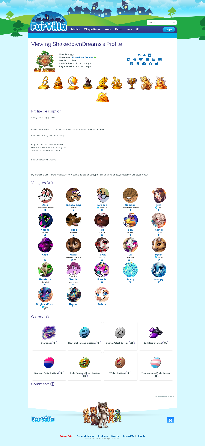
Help (129, 29)
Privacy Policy (67, 436)
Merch (118, 29)
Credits (141, 436)
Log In (169, 29)
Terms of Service (85, 436)
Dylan (158, 254)
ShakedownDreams (82, 57)
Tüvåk (102, 254)
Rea (102, 229)
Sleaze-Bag (73, 205)
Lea (130, 229)
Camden (130, 205)
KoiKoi (159, 229)
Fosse (73, 229)
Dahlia (102, 304)
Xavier (73, 254)
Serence (102, 205)
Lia (130, 254)
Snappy (158, 279)
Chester (73, 279)
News (108, 29)
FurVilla (49, 21)
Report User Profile (164, 397)
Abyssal (73, 304)
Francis (101, 279)
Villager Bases (92, 29)
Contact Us (128, 436)
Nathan (45, 229)
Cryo (45, 254)
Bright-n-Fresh (45, 304)
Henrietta (45, 279)
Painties (75, 29)
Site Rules (103, 436)
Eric (158, 205)
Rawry (130, 279)
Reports (115, 436)
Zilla (45, 205)
